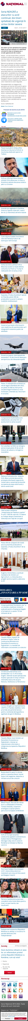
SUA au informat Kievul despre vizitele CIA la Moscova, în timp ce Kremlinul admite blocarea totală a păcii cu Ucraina (13, 181)
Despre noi (4, 1010)
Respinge (7, 1018)
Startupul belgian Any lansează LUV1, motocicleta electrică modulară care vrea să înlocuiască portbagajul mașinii (13, 872)
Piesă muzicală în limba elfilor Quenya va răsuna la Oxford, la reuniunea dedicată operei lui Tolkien (12, 151)
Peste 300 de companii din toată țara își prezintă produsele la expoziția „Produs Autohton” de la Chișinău (13, 546)
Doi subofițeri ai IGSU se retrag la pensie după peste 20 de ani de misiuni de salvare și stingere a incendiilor (13, 449)
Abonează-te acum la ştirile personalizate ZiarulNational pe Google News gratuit (16, 114)
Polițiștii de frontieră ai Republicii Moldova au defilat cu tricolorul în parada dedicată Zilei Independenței (13, 932)
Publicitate (13, 1010)
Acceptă (20, 1018)
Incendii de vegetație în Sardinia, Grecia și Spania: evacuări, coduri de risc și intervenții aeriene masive (13, 210)
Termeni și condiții (11, 1016)
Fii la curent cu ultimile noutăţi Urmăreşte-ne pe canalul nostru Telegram (15, 120)
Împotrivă (6, 964)
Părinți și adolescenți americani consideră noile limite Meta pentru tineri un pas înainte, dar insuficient (13, 902)
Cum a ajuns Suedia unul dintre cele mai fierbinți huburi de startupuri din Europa (12, 239)
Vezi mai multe (14, 941)
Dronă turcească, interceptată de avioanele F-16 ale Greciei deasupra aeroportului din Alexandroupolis (13, 357)
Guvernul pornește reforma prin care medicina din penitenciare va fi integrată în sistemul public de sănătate (13, 328)
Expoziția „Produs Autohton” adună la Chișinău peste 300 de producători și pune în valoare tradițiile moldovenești (13, 298)
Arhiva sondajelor (21, 946)
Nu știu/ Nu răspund (6, 967)
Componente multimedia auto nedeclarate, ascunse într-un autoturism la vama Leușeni (12, 420)
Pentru (5, 961)
